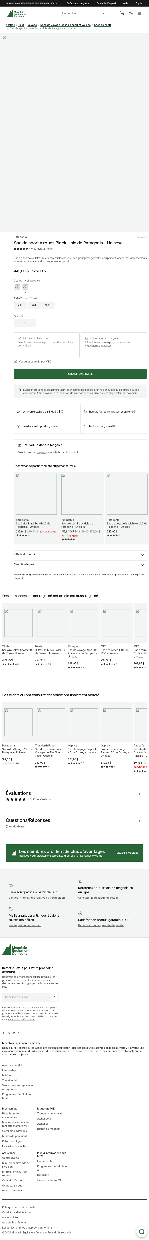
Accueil (10, 24)
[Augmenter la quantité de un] (32, 323)
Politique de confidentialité (18, 1207)
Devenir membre (127, 852)
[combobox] (87, 13)
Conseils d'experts (13, 1180)
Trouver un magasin (49, 1113)
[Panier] (122, 13)
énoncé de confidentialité (21, 1019)
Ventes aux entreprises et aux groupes (18, 1087)
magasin (109, 342)
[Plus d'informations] (62, 411)
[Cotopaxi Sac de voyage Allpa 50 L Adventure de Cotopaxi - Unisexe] (84, 639)
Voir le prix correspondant (25, 925)
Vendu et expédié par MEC (35, 361)
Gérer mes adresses (14, 1130)
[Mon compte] (130, 13)
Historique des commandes (11, 1115)
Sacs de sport (102, 24)
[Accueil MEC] (16, 13)
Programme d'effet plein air (52, 1168)
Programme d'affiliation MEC (16, 1096)
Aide (125, 3)
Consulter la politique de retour (98, 897)
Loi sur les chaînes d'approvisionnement (27, 1227)
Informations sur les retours (14, 1173)
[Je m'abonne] (54, 997)
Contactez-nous (12, 1185)
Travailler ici (9, 1080)
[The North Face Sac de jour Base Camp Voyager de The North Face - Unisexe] (51, 738)
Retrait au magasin (48, 1128)
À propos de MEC (12, 1065)
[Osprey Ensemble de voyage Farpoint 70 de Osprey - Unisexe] (117, 738)
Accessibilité (10, 1217)
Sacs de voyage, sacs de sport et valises (65, 24)
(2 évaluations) (43, 248)
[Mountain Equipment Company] (32, 949)
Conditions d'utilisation (16, 1212)
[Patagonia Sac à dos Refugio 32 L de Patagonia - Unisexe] (18, 736)
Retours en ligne (12, 1141)
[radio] (17, 287)
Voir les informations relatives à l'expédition (37, 897)
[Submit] (105, 13)
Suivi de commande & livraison (15, 1164)
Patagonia (20, 236)
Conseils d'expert (106, 3)
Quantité (18, 316)
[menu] (139, 13)
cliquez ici (19, 578)
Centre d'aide (10, 1157)
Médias (6, 1075)
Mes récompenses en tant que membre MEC (15, 1124)
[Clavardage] (141, 1231)
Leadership (9, 1070)
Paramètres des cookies (15, 1146)
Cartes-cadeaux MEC (50, 1180)
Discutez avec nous (12, 1190)
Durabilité (43, 1174)
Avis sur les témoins (14, 1222)
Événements (44, 1161)
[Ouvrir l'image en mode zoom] (74, 132)
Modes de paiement (14, 1136)
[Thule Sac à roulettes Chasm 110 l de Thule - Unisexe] (18, 637)
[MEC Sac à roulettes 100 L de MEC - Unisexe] (117, 637)
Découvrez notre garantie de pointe (101, 925)
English (139, 3)
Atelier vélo (44, 1118)
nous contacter (36, 1016)
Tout (21, 24)
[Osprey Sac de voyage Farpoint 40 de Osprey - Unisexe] (84, 736)
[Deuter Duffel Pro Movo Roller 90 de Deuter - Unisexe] (51, 637)
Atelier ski (43, 1123)
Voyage (32, 24)
